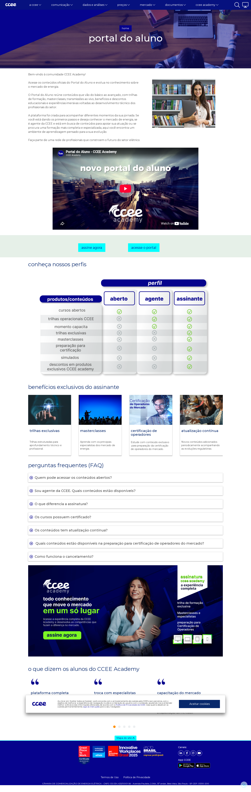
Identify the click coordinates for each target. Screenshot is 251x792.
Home (125, 28)
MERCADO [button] (146, 4)
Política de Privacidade (136, 777)
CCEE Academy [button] (206, 4)
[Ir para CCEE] (10, 5)
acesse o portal (143, 248)
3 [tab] (124, 727)
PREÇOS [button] (122, 4)
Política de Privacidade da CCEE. (130, 704)
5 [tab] (134, 727)
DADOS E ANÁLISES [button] (94, 4)
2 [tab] (119, 727)
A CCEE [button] (34, 4)
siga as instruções (91, 706)
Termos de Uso (110, 777)
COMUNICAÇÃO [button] (60, 4)
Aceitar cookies (199, 704)
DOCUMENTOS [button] (174, 4)
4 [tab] (129, 727)
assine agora (91, 248)
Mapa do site (124, 738)
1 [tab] (114, 727)
